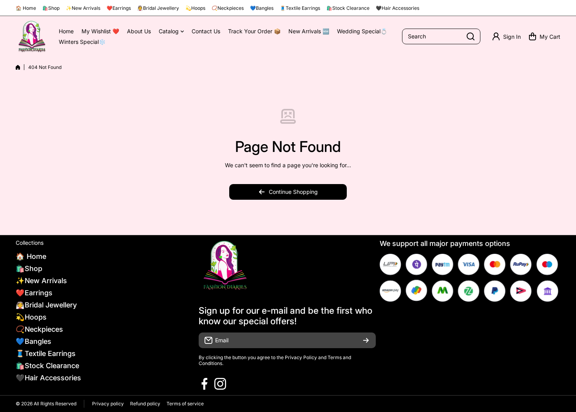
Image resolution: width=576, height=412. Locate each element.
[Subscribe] (366, 340)
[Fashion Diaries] (31, 36)
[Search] (470, 36)
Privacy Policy (301, 357)
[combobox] (441, 36)
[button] (544, 36)
